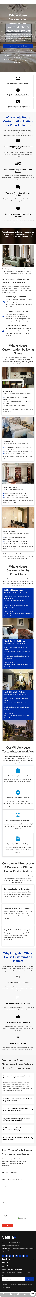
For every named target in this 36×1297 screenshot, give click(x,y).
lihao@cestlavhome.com (14, 1179)
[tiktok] (20, 1256)
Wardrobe (19, 456)
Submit (7, 1225)
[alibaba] (27, 1256)
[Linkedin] (6, 1256)
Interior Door (29, 456)
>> (23, 456)
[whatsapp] (23, 1256)
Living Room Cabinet (24, 500)
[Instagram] (13, 1256)
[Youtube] (10, 1256)
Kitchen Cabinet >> (27, 409)
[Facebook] (3, 1256)
